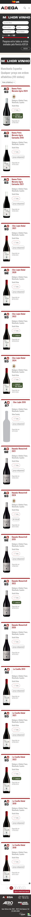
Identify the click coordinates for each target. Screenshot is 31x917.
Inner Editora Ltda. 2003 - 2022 (10, 909)
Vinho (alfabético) (7, 82)
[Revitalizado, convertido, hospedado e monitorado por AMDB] (29, 914)
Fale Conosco (23, 909)
